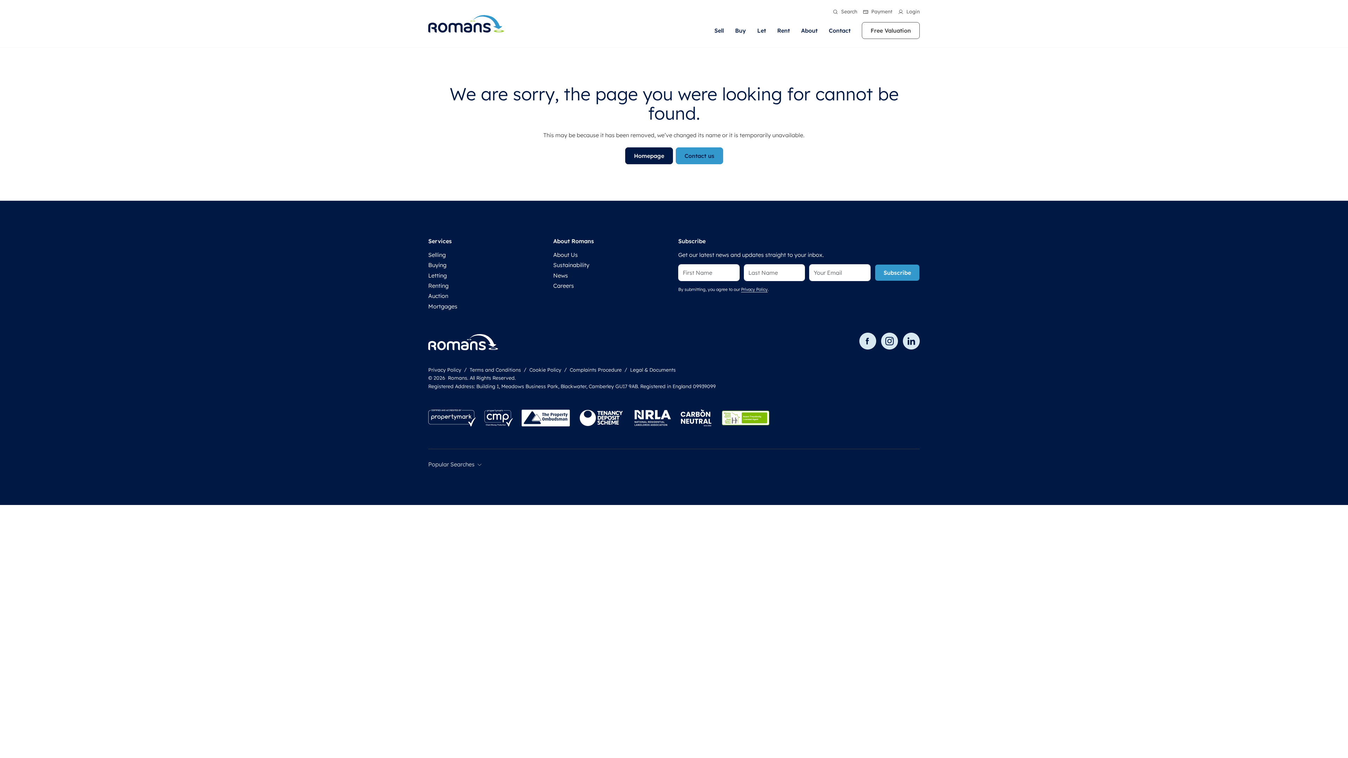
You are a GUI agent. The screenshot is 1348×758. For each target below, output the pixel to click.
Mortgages (442, 306)
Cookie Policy (545, 370)
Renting (438, 285)
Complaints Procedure (596, 370)
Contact (840, 30)
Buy (740, 30)
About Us (565, 254)
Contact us (699, 155)
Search (849, 11)
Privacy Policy (754, 289)
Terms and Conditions (495, 370)
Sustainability (571, 264)
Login (913, 11)
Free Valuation (891, 30)
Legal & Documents (653, 370)
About (809, 30)
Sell (719, 30)
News (560, 275)
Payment (881, 11)
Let (761, 30)
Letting (437, 275)
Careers (563, 285)
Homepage (649, 155)
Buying (437, 264)
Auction (438, 295)
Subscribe (897, 272)
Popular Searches (451, 464)
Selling (437, 254)
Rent (783, 30)
